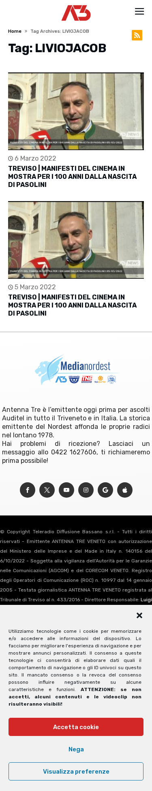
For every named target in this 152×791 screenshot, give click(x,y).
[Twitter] (47, 490)
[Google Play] (105, 490)
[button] (139, 615)
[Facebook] (27, 490)
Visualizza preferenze (76, 771)
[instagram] (86, 490)
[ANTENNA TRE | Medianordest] (76, 4)
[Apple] (125, 490)
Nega (76, 749)
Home (14, 31)
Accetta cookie (76, 727)
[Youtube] (66, 490)
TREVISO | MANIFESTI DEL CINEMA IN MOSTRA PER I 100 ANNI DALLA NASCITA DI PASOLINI (72, 177)
